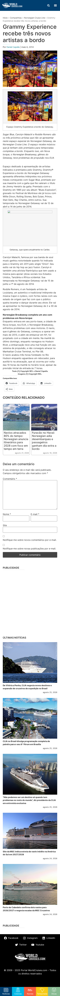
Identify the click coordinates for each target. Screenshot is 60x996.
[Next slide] (53, 428)
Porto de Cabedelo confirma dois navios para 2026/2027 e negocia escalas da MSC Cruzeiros (26, 909)
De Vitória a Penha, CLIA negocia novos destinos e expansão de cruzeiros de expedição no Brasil (27, 687)
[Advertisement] (30, 602)
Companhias (16, 18)
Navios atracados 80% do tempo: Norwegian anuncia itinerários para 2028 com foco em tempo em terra (16, 440)
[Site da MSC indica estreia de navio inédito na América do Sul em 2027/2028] (30, 831)
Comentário (10, 479)
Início (5, 18)
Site (5, 525)
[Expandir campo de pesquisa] (48, 5)
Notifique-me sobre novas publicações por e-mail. (29, 548)
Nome (7, 514)
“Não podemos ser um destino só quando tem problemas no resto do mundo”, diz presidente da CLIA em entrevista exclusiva (29, 800)
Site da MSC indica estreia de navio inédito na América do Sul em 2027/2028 (29, 853)
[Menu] (55, 5)
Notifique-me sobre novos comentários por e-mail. (30, 540)
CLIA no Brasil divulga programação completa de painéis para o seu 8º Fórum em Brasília (26, 742)
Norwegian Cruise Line (34, 18)
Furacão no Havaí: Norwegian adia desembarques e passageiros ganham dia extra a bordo (44, 440)
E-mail (35, 514)
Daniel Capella (13, 47)
